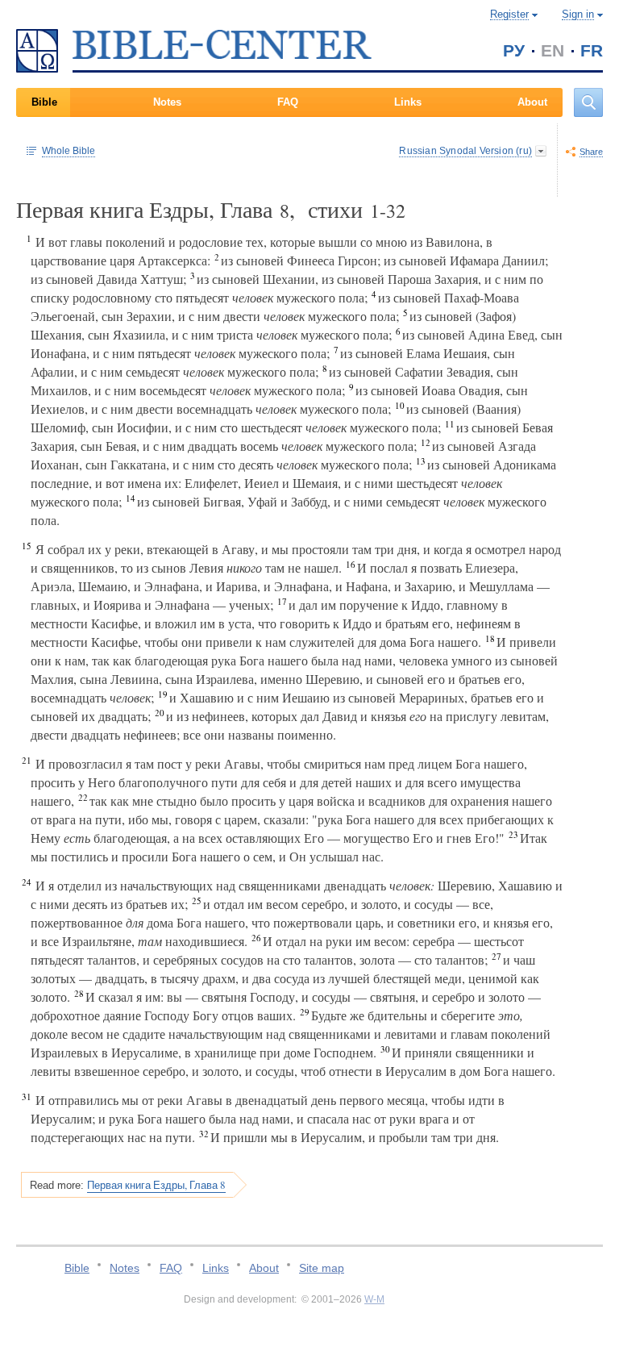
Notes (167, 102)
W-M (374, 1299)
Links (408, 102)
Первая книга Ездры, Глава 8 (156, 1185)
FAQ (287, 102)
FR (591, 50)
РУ (514, 50)
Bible (44, 102)
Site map (321, 1267)
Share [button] (591, 151)
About (532, 102)
